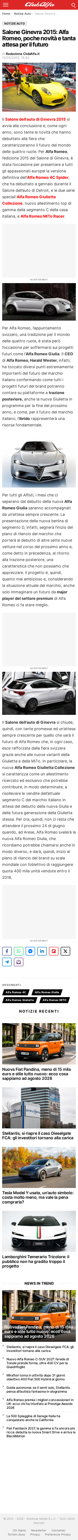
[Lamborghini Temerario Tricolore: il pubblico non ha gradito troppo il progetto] (39, 1231)
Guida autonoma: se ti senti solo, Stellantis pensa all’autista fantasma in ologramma (38, 1389)
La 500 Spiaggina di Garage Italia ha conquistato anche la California (33, 1418)
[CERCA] (73, 4)
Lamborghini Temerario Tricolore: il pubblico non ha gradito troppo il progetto (35, 1261)
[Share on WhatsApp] (18, 951)
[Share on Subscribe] (18, 962)
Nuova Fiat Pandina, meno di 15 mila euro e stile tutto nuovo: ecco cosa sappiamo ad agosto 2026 (36, 1074)
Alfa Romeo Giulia (47, 992)
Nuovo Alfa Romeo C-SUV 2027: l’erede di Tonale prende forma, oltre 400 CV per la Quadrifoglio (37, 1363)
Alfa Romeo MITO (55, 1000)
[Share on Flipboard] (53, 951)
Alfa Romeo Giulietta (20, 1000)
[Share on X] (65, 951)
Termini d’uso (16, 1534)
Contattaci (58, 1530)
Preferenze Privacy (58, 1534)
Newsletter (38, 1530)
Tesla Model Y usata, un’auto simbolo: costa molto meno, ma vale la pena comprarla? (38, 1197)
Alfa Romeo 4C (16, 992)
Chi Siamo (19, 1530)
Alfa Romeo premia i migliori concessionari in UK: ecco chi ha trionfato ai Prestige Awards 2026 (39, 1404)
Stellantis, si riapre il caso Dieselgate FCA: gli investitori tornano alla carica (37, 1135)
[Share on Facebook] (7, 951)
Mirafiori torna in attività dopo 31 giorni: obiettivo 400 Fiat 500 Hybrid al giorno (35, 1377)
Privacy (35, 1534)
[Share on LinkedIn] (42, 951)
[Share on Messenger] (30, 951)
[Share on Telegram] (7, 962)
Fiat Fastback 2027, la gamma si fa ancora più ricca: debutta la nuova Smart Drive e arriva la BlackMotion (40, 1432)
